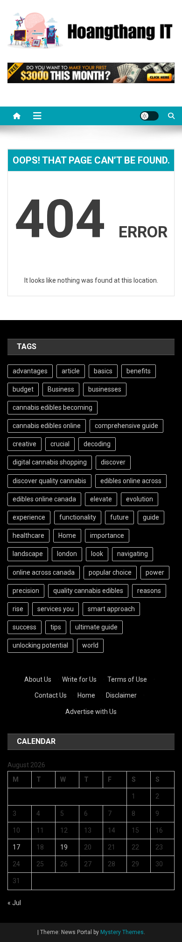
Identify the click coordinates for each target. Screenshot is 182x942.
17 (16, 847)
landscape (28, 553)
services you (55, 609)
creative (24, 444)
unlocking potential (40, 645)
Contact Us (51, 695)
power (155, 572)
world (90, 645)
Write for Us (79, 679)
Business (61, 389)
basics (103, 371)
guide (151, 517)
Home (67, 535)
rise (18, 609)
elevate (101, 499)
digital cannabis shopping (50, 462)
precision (26, 590)
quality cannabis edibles (88, 590)
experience (29, 517)
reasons (149, 590)
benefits (138, 371)
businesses (104, 389)
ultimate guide (96, 627)
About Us (37, 679)
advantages (30, 371)
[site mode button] (149, 116)
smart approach (111, 609)
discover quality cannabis (49, 481)
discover (113, 462)
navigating (132, 553)
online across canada (44, 572)
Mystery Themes (122, 932)
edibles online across (130, 481)
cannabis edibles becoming (52, 407)
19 (64, 847)
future (119, 517)
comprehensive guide (126, 425)
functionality (77, 517)
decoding (97, 444)
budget (23, 389)
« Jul (14, 902)
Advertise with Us (91, 711)
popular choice (110, 572)
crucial (60, 444)
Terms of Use (127, 679)
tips (55, 627)
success (24, 627)
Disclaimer (121, 695)
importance (107, 535)
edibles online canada (44, 499)
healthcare (28, 535)
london (67, 553)
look (97, 553)
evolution (139, 499)
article (71, 371)
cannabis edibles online (47, 425)
